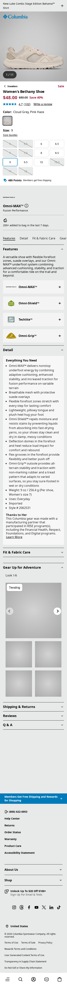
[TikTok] (59, 907)
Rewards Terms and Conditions (20, 948)
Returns (9, 825)
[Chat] (46, 979)
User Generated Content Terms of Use (24, 955)
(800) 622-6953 (18, 811)
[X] (44, 907)
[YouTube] (36, 907)
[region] (33, 46)
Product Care (12, 846)
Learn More (14, 537)
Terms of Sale (28, 942)
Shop (8, 880)
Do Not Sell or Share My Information (23, 967)
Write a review (43, 104)
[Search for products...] (20, 979)
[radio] (7, 120)
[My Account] (33, 979)
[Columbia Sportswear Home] (15, 16)
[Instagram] (14, 907)
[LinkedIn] (51, 907)
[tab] (10, 239)
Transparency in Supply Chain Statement (25, 961)
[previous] (9, 611)
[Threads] (21, 907)
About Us (11, 870)
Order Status (12, 832)
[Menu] (7, 979)
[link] (33, 610)
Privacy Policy (45, 942)
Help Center (12, 818)
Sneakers (12, 86)
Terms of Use (11, 942)
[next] (57, 611)
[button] (26, 205)
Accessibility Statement (19, 852)
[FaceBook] (29, 907)
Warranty (10, 839)
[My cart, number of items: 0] (59, 979)
